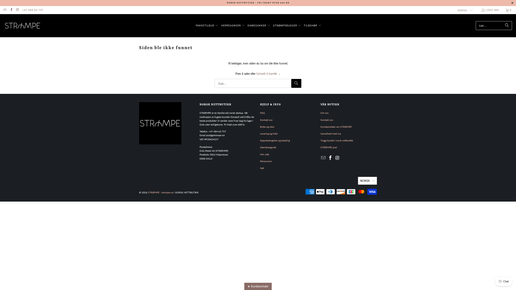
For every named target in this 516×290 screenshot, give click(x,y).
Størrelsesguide (268, 147)
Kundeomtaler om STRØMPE (336, 126)
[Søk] (507, 25)
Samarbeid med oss (330, 133)
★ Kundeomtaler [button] (258, 286)
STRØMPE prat (328, 147)
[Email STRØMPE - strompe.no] (4, 9)
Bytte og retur (267, 126)
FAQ (262, 112)
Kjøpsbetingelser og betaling (275, 140)
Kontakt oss (266, 119)
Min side (264, 154)
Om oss (324, 112)
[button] (207, 25)
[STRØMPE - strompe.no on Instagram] (17, 9)
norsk (463, 10)
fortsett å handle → (268, 73)
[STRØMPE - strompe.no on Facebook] (11, 9)
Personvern (266, 161)
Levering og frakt (269, 133)
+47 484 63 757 (32, 9)
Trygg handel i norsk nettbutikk (336, 140)
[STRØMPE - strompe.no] (22, 25)
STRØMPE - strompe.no (161, 192)
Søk (262, 168)
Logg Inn (492, 9)
